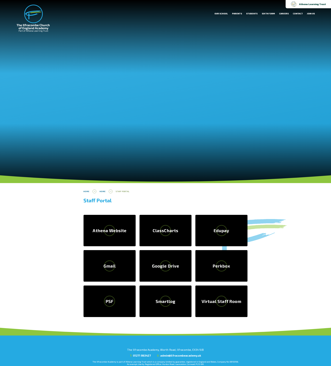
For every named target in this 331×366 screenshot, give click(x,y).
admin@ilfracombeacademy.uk (179, 355)
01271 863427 (140, 355)
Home (86, 191)
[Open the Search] (279, 4)
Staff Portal (122, 191)
